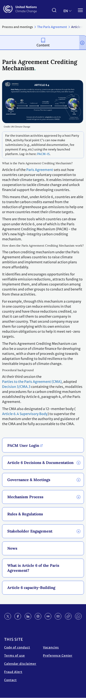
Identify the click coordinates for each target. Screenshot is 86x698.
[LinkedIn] (28, 616)
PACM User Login (23, 445)
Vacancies (51, 647)
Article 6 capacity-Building (31, 587)
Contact (10, 680)
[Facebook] (17, 616)
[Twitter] (7, 616)
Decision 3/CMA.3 (16, 387)
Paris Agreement (39, 170)
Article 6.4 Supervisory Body (25, 414)
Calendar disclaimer (20, 664)
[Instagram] (38, 616)
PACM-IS (43, 154)
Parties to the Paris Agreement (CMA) (32, 382)
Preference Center (57, 655)
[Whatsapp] (78, 616)
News (12, 548)
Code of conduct (17, 647)
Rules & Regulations (25, 514)
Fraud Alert (13, 672)
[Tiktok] (68, 616)
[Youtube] (58, 616)
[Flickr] (48, 616)
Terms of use (14, 655)
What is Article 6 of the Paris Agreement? (33, 568)
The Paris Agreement (52, 27)
